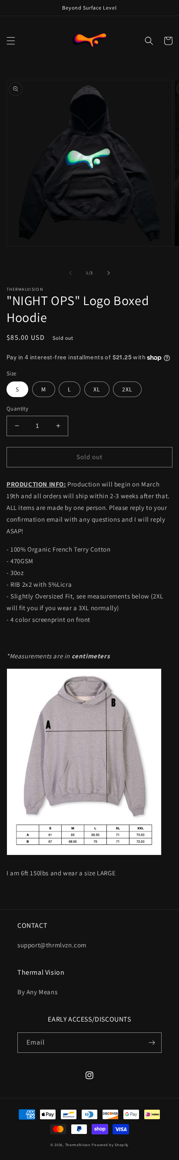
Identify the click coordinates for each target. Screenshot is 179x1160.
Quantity (17, 408)
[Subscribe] (151, 1042)
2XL (127, 389)
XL (96, 389)
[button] (10, 40)
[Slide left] (70, 273)
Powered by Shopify (110, 1144)
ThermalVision (78, 1144)
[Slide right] (108, 273)
